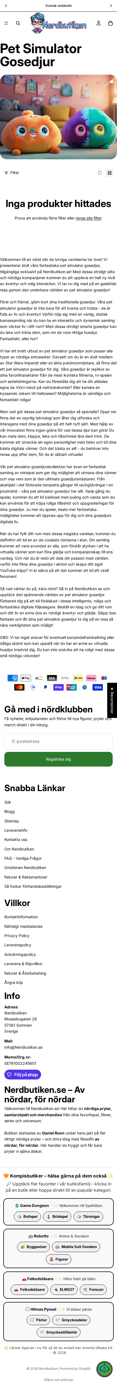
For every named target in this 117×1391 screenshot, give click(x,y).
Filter (14, 172)
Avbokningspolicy (20, 954)
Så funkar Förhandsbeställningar (33, 886)
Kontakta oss (15, 839)
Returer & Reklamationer (25, 877)
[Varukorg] (110, 23)
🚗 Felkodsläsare (37, 1278)
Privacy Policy (16, 935)
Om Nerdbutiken (19, 849)
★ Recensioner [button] (112, 700)
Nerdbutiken (48, 1368)
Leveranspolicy (17, 945)
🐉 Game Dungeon (32, 1205)
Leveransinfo (15, 830)
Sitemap (11, 821)
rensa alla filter (88, 218)
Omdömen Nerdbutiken (25, 867)
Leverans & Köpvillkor (23, 963)
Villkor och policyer (58, 1380)
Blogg (9, 811)
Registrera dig (58, 759)
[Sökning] (18, 23)
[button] (104, 1369)
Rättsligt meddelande (23, 926)
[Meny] (6, 23)
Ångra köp (13, 982)
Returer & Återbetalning (25, 973)
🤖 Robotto (38, 1236)
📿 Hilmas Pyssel (40, 1309)
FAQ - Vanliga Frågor (23, 858)
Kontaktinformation (21, 916)
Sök (7, 802)
